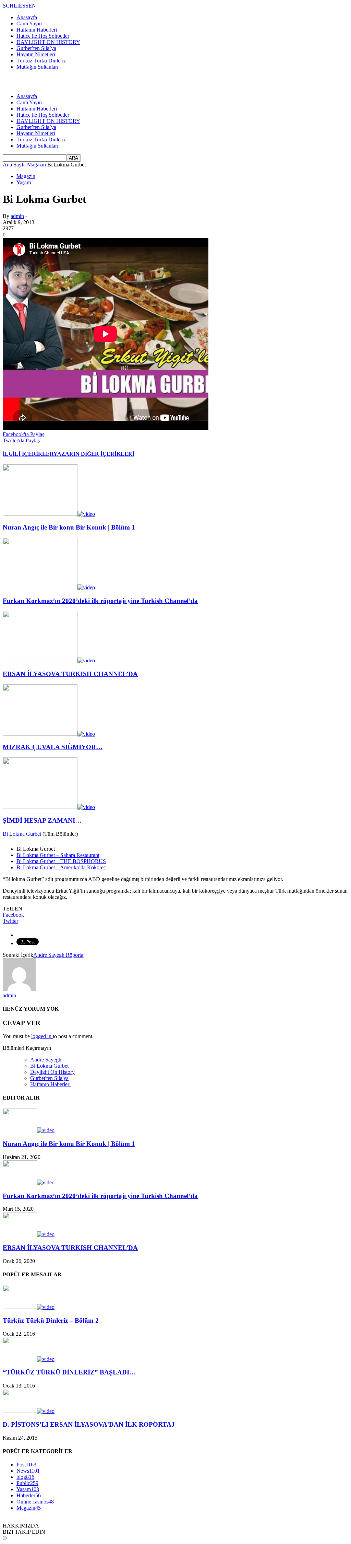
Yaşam (23, 182)
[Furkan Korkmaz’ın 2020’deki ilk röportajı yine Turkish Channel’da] (49, 587)
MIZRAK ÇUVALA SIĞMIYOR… (52, 747)
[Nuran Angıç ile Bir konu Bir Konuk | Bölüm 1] (49, 514)
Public (27, 1483)
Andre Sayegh (45, 1060)
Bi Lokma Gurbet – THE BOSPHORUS (61, 861)
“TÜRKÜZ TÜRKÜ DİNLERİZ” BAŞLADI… (69, 1372)
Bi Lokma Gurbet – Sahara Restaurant (57, 855)
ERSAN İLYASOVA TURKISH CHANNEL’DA (70, 673)
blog (25, 1477)
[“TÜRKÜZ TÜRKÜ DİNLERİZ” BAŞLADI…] (29, 1359)
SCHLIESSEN (19, 6)
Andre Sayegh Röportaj (59, 955)
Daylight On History (52, 1072)
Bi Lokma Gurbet (22, 834)
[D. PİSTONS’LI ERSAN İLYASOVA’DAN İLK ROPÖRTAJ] (29, 1411)
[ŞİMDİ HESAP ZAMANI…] (49, 807)
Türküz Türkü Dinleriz (41, 60)
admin (17, 216)
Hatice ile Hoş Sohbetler (42, 36)
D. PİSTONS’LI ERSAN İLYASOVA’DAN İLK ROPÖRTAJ (89, 1424)
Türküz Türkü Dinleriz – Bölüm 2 (51, 1320)
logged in (42, 1036)
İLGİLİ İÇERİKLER (28, 454)
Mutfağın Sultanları (37, 67)
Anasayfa (26, 17)
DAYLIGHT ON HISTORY (48, 42)
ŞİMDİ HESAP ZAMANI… (42, 820)
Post (26, 1464)
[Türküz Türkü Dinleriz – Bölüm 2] (29, 1307)
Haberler (28, 1495)
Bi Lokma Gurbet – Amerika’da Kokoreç (61, 867)
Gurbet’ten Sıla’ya (36, 48)
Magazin (25, 176)
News (28, 1471)
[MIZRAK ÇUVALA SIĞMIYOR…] (49, 734)
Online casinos (35, 1502)
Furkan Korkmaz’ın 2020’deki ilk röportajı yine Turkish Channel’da (100, 600)
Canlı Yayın (29, 23)
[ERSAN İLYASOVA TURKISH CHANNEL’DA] (49, 660)
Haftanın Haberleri (36, 30)
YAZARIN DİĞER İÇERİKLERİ (93, 454)
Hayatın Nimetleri (35, 54)
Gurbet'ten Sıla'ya (49, 1078)
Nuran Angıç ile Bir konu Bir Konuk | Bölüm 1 (69, 527)
